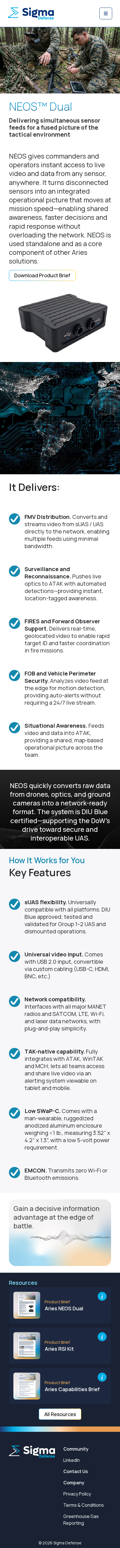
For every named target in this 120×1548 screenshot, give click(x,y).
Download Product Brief (42, 275)
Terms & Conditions (83, 1505)
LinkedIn (71, 1460)
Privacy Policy (77, 1494)
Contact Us (75, 1471)
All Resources (60, 1414)
